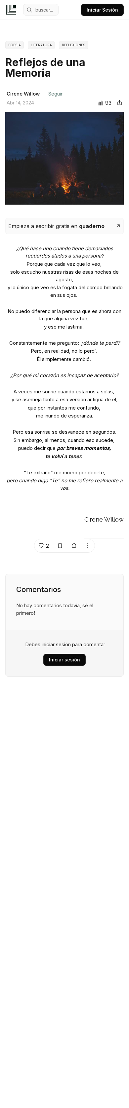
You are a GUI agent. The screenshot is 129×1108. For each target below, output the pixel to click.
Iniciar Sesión (102, 10)
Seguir (55, 94)
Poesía (14, 45)
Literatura (41, 45)
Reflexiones (73, 45)
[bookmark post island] (60, 546)
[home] (11, 9)
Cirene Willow (104, 520)
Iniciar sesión (64, 659)
